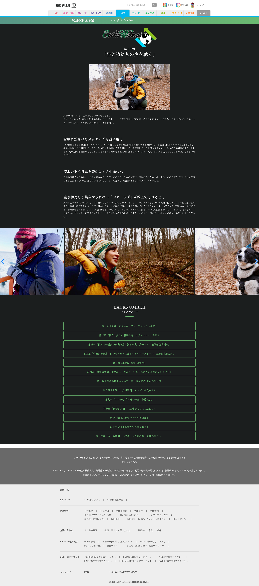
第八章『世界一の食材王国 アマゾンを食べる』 (129, 390)
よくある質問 (90, 530)
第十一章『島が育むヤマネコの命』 (129, 417)
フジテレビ (65, 572)
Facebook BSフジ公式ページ (137, 557)
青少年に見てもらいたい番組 (98, 515)
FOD (86, 572)
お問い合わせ (66, 530)
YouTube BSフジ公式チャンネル (100, 557)
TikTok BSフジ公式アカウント (173, 561)
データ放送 (89, 541)
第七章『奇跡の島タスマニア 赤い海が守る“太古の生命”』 (129, 381)
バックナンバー (121, 20)
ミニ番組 (190, 13)
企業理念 (104, 511)
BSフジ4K (65, 499)
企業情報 (64, 511)
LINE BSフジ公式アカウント (98, 561)
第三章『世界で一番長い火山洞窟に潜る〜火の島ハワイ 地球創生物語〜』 (129, 344)
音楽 (163, 13)
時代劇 (109, 13)
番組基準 (138, 511)
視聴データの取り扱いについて (117, 541)
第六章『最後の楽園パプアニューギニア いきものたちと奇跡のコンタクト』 (129, 372)
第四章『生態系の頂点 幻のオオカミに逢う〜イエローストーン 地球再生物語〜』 (129, 353)
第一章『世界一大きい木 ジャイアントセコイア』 (129, 326)
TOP (55, 13)
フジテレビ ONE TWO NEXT (123, 572)
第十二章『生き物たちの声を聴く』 (129, 427)
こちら (134, 462)
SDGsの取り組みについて (152, 541)
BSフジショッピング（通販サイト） (102, 546)
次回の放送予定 (82, 20)
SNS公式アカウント (70, 557)
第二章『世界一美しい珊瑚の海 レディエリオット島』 (129, 335)
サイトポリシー (180, 519)
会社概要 (88, 511)
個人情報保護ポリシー (130, 515)
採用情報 (115, 519)
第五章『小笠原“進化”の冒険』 (129, 362)
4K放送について (92, 499)
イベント (203, 13)
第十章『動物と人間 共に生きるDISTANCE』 (129, 408)
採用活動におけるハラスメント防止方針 (146, 519)
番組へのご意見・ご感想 (149, 530)
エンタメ (149, 13)
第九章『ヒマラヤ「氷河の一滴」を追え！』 (129, 399)
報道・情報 (68, 13)
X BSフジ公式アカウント (171, 557)
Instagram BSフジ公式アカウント (135, 561)
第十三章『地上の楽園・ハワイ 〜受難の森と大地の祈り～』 (129, 436)
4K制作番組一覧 (115, 499)
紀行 (123, 13)
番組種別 (154, 511)
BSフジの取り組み (69, 541)
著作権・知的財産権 (94, 519)
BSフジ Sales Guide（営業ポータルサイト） (148, 546)
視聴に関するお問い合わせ (117, 530)
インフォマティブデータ (101, 475)
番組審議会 (121, 511)
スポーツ (82, 13)
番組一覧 (64, 490)
